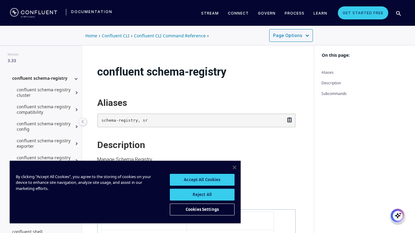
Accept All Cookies (202, 179)
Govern (267, 13)
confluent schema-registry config (43, 126)
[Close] (234, 167)
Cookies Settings (202, 209)
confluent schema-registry (39, 78)
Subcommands (334, 93)
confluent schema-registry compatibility (43, 109)
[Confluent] (33, 13)
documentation (91, 11)
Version (13, 54)
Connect (238, 13)
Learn (320, 13)
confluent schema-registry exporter (43, 143)
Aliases (327, 72)
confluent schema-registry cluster (43, 92)
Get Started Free (363, 13)
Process (294, 13)
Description (331, 83)
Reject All (202, 194)
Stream (210, 13)
